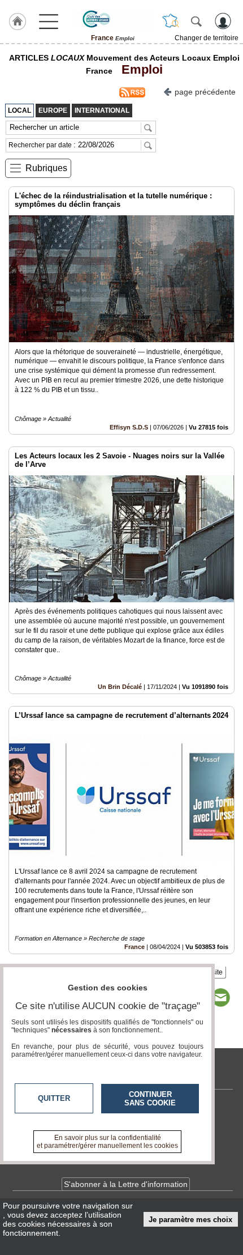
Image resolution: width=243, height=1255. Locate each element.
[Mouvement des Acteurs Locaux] (112, 19)
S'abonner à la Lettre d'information (126, 1184)
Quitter (54, 1098)
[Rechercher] (196, 20)
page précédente (205, 91)
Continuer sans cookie (150, 1098)
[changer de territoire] (170, 20)
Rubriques (46, 168)
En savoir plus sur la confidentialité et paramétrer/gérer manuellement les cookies (107, 1142)
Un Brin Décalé (120, 686)
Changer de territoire (206, 38)
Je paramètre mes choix (190, 1219)
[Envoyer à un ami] (220, 997)
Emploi (139, 69)
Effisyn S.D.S (129, 427)
